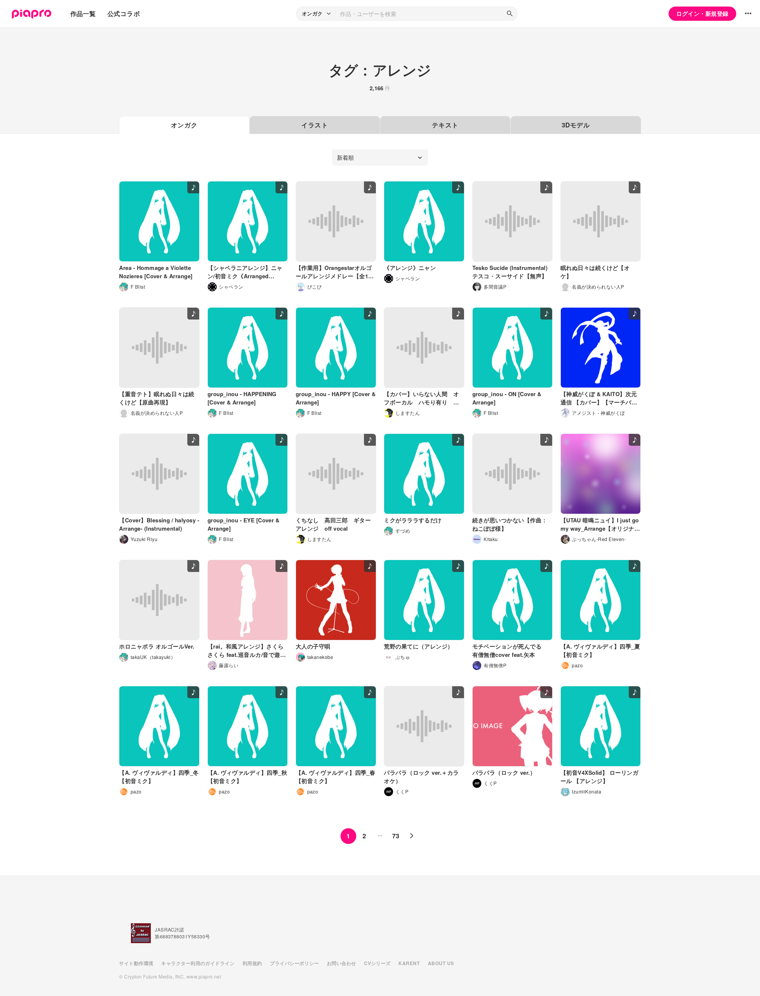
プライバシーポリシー (294, 963)
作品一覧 (83, 13)
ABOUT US (441, 963)
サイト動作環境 (136, 963)
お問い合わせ (341, 963)
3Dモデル (576, 124)
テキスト (445, 124)
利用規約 (252, 963)
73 (396, 835)
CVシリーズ (377, 963)
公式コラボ (123, 13)
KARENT (409, 963)
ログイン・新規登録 (702, 14)
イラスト (314, 124)
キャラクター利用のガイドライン (198, 963)
